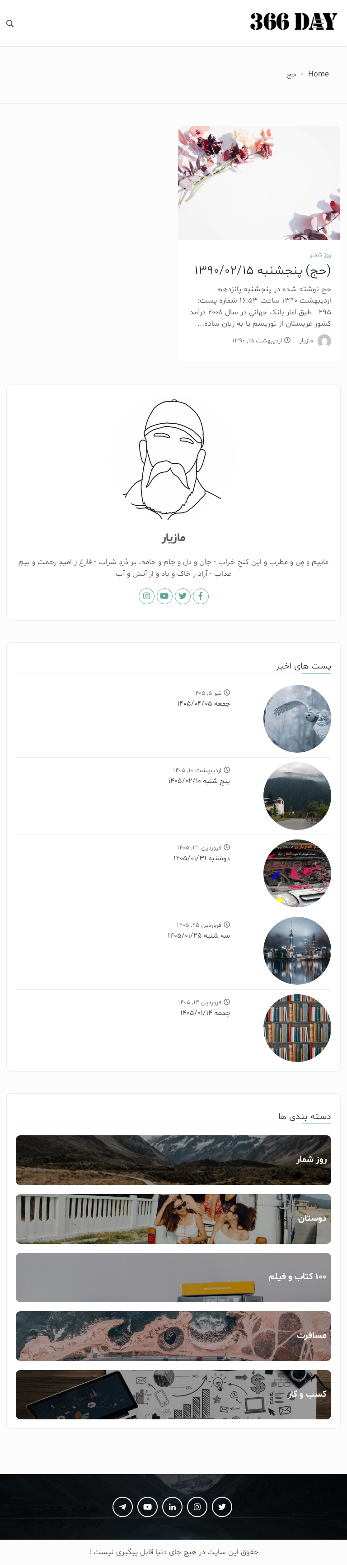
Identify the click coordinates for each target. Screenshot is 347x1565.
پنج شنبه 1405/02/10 (199, 781)
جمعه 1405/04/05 (203, 704)
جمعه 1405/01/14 (205, 1013)
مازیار (306, 341)
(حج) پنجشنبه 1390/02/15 (262, 271)
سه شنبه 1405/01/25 (199, 936)
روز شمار (320, 255)
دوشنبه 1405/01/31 (202, 858)
